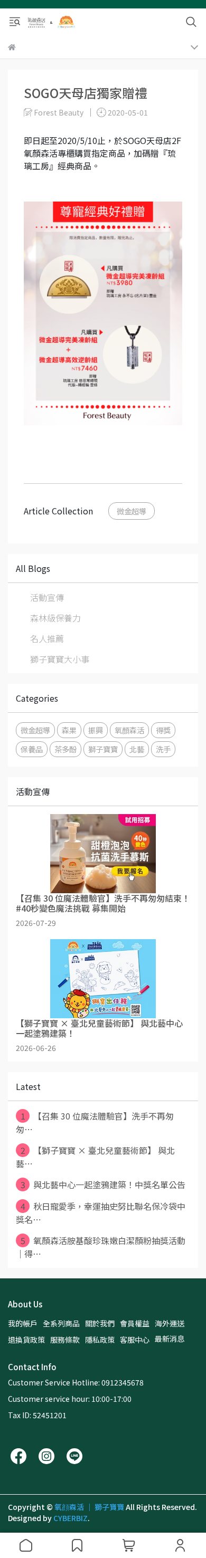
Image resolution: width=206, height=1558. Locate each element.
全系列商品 (61, 1323)
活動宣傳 (47, 597)
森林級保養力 (55, 617)
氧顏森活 (129, 729)
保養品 (32, 748)
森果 (69, 729)
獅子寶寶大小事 (59, 659)
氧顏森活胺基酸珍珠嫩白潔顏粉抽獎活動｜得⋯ (100, 1247)
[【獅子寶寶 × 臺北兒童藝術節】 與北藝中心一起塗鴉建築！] (103, 978)
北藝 (136, 748)
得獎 (163, 729)
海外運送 (169, 1323)
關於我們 (100, 1323)
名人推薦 (47, 638)
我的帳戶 (23, 1323)
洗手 (163, 748)
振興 (95, 729)
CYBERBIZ (70, 1518)
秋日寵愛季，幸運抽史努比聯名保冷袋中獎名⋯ (100, 1213)
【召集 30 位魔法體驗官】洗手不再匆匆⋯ (95, 1122)
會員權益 (134, 1323)
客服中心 (134, 1339)
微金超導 (131, 511)
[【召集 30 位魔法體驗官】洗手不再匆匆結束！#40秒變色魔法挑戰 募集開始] (103, 853)
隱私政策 (100, 1339)
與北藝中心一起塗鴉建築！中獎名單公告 (103, 1184)
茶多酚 (65, 748)
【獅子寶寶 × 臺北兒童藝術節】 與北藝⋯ (95, 1157)
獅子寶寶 (103, 748)
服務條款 (65, 1339)
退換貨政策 (26, 1339)
